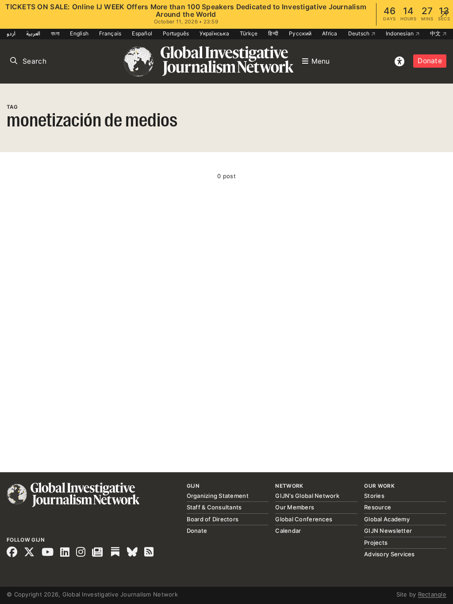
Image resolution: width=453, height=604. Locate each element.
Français (110, 33)
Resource (377, 507)
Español (142, 33)
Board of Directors (213, 519)
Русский (300, 33)
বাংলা (55, 33)
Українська (214, 33)
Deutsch (359, 33)
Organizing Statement (218, 495)
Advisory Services (389, 554)
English (79, 33)
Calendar (288, 530)
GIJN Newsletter (388, 530)
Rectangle (432, 594)
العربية (33, 33)
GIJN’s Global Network (307, 495)
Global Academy (387, 519)
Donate (430, 61)
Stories (374, 495)
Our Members (294, 507)
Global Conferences (303, 519)
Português (176, 33)
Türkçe (249, 33)
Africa (330, 33)
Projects (376, 542)
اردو (11, 33)
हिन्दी (273, 33)
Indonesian (400, 33)
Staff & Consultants (214, 507)
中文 (436, 33)
